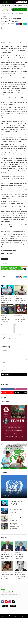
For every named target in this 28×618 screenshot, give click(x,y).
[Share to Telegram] (26, 24)
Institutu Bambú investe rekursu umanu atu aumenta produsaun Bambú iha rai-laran (20, 338)
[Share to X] (21, 24)
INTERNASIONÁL (5, 315)
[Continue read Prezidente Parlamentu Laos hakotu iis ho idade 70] (21, 566)
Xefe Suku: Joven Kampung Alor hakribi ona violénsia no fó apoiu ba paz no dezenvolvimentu (20, 299)
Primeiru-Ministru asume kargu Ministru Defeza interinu (7, 575)
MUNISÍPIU (9, 5)
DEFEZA (25, 5)
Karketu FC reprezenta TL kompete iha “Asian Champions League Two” (7, 318)
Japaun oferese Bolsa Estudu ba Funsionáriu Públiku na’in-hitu (19, 318)
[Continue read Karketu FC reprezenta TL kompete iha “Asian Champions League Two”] (7, 309)
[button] (3, 616)
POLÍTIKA (20, 5)
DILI (3, 296)
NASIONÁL (5, 16)
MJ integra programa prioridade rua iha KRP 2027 (6, 338)
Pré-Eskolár (4, 259)
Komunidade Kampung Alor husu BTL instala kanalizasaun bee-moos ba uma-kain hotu (7, 299)
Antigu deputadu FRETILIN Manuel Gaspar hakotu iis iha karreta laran (20, 555)
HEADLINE (5, 552)
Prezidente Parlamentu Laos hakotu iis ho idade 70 (20, 575)
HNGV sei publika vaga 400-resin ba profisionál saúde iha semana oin (6, 555)
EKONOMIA (4, 334)
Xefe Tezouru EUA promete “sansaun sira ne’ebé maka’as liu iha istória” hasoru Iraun (16, 510)
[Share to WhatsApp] (24, 24)
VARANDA (3, 5)
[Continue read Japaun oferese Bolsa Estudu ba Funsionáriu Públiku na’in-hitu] (20, 309)
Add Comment (6, 374)
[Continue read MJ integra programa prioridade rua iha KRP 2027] (7, 328)
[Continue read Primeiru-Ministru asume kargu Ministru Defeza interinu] (7, 566)
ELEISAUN (15, 5)
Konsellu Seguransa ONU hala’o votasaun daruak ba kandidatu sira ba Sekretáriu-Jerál (13, 491)
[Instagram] (19, 24)
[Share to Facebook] (17, 24)
